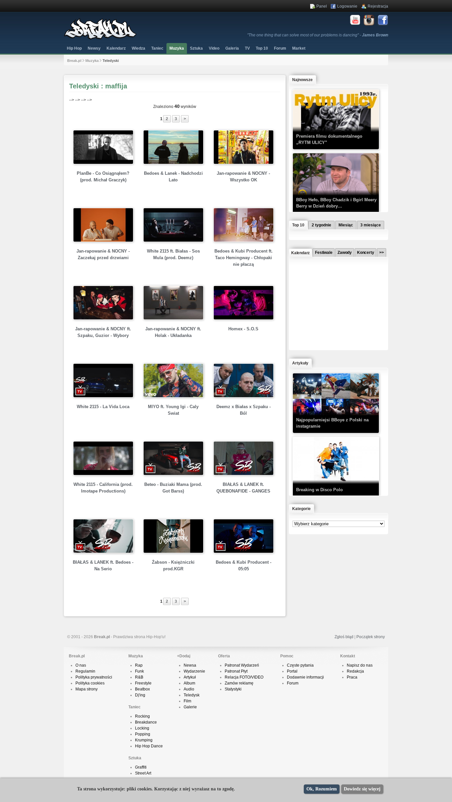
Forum (292, 683)
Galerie (190, 707)
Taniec (157, 48)
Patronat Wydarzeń (242, 665)
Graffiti (141, 767)
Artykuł (190, 677)
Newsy (94, 48)
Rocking (142, 716)
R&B (139, 677)
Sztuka (196, 48)
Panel (321, 6)
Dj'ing (140, 695)
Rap (139, 665)
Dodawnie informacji (305, 677)
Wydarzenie (194, 671)
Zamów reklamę (239, 683)
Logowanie (347, 6)
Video (214, 48)
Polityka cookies (90, 683)
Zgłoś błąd (344, 637)
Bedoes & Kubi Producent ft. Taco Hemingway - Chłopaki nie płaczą (243, 258)
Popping (142, 734)
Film (187, 701)
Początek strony (370, 637)
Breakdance (146, 722)
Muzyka (176, 48)
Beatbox (142, 689)
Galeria (232, 48)
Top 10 (262, 48)
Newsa (190, 665)
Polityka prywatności (93, 677)
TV (247, 48)
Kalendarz (116, 48)
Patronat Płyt (236, 671)
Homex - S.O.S (243, 328)
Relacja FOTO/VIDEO (244, 677)
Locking (142, 728)
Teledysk (192, 695)
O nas (80, 665)
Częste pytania (300, 665)
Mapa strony (86, 689)
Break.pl (74, 61)
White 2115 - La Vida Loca (103, 406)
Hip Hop (74, 48)
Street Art (143, 773)
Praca (352, 677)
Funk (139, 671)
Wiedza (138, 48)
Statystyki (233, 689)
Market (298, 48)
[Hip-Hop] (100, 38)
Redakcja (355, 671)
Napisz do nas (360, 665)
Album (189, 683)
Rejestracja (378, 6)
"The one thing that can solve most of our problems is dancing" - (317, 35)
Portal (292, 671)
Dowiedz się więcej (362, 788)
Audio (189, 689)
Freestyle (143, 683)
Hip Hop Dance (149, 746)
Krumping (144, 740)
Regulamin (85, 671)
